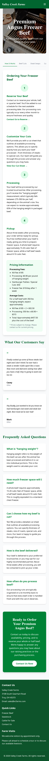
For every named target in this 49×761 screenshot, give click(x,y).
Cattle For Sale (8, 720)
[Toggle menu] (44, 4)
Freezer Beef (7, 713)
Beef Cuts (23, 63)
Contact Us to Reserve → (18, 119)
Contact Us (7, 724)
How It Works (10, 63)
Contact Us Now (24, 663)
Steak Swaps (35, 63)
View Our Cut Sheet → (17, 166)
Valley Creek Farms (13, 4)
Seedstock (6, 717)
